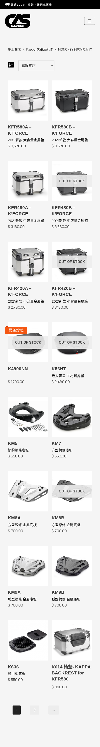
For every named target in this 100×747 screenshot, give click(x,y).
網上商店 (14, 49)
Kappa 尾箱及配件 (39, 49)
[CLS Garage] (19, 21)
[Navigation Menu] (89, 21)
